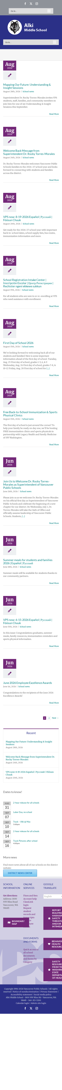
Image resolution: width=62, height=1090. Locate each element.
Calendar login (22, 1003)
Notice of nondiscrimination (26, 991)
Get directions (10, 895)
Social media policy (42, 994)
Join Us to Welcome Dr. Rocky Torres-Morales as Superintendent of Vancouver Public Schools (28, 484)
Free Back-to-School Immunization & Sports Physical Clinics (30, 413)
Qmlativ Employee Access (28, 923)
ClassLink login (28, 903)
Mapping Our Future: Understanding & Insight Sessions (27, 86)
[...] (48, 368)
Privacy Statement (49, 991)
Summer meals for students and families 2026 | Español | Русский (27, 561)
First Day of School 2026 (18, 343)
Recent (31, 733)
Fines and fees (30, 895)
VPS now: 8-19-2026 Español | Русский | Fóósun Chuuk (27, 218)
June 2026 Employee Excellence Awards (27, 683)
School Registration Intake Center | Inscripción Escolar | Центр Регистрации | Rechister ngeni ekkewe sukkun (28, 283)
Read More (54, 114)
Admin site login (38, 1003)
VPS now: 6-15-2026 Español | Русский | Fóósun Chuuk (27, 621)
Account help (30, 898)
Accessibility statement (21, 994)
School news (28, 91)
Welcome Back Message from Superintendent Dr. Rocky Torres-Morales (29, 152)
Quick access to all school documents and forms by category (30, 955)
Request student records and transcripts (29, 913)
